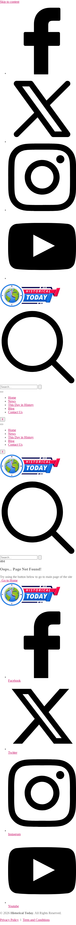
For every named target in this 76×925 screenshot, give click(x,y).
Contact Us (15, 412)
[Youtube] (42, 278)
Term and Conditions (36, 920)
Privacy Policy (9, 920)
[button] (38, 383)
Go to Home (9, 580)
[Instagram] (42, 210)
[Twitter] (42, 141)
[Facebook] (42, 73)
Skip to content (9, 1)
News (12, 401)
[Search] (40, 387)
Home (12, 397)
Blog (11, 408)
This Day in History (21, 405)
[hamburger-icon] (1, 391)
